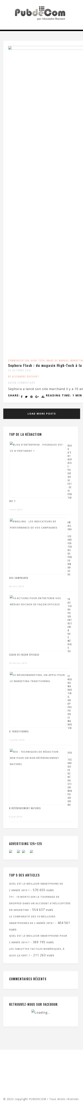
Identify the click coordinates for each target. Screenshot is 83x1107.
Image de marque (57, 360)
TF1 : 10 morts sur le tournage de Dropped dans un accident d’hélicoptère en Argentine (40, 903)
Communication (18, 360)
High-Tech (38, 360)
